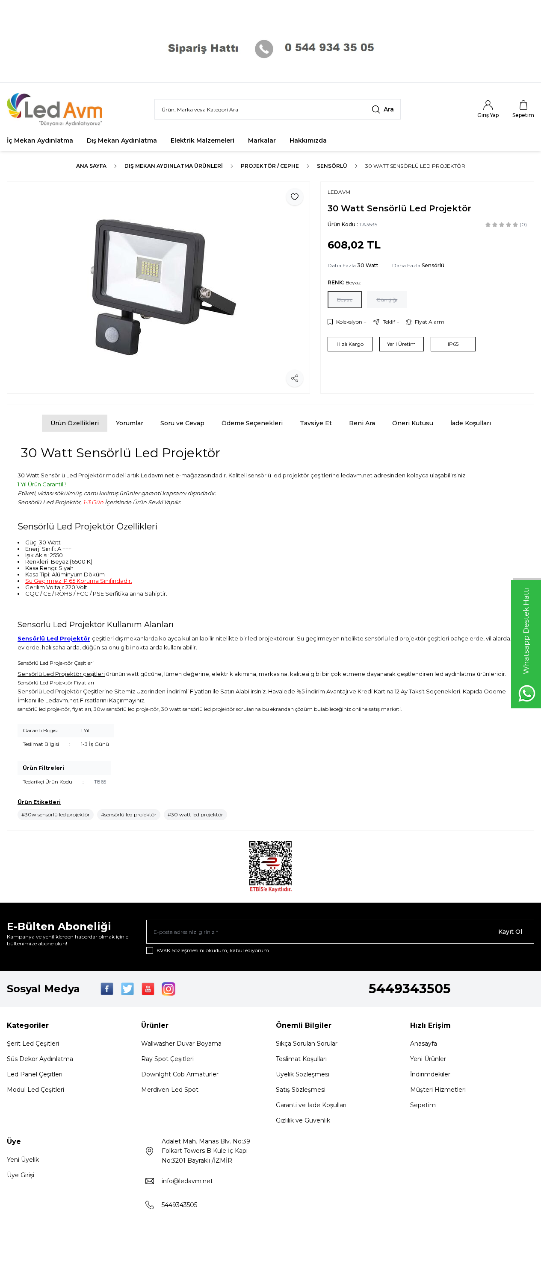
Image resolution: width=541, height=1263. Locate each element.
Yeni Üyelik (23, 1160)
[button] (345, 299)
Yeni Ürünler (428, 1059)
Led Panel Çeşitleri (34, 1074)
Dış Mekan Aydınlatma (122, 140)
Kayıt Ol (510, 932)
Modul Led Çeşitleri (35, 1089)
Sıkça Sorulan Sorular (306, 1043)
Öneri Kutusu (412, 423)
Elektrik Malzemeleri (202, 140)
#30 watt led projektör (195, 814)
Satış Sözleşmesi (300, 1089)
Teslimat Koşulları (301, 1059)
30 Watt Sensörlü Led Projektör (415, 166)
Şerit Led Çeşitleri (33, 1043)
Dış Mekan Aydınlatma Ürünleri (173, 166)
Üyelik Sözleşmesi (302, 1074)
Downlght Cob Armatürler (180, 1074)
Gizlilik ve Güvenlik (303, 1120)
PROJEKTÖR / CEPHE (270, 166)
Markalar (262, 140)
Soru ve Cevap (182, 423)
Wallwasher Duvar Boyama (181, 1043)
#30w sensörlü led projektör (55, 814)
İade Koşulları (470, 423)
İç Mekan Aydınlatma (40, 140)
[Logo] (58, 109)
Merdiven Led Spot (169, 1089)
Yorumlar (129, 423)
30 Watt (367, 265)
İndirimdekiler (430, 1074)
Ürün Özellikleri (74, 423)
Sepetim (423, 1105)
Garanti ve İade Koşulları (311, 1105)
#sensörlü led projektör (129, 814)
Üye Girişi (20, 1175)
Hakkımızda (308, 140)
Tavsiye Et (316, 423)
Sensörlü (332, 166)
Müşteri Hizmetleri (438, 1089)
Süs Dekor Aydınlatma (40, 1059)
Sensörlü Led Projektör (54, 638)
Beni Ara (362, 423)
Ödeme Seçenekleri (252, 423)
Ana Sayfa (91, 166)
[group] (158, 287)
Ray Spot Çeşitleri (167, 1059)
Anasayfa (423, 1043)
